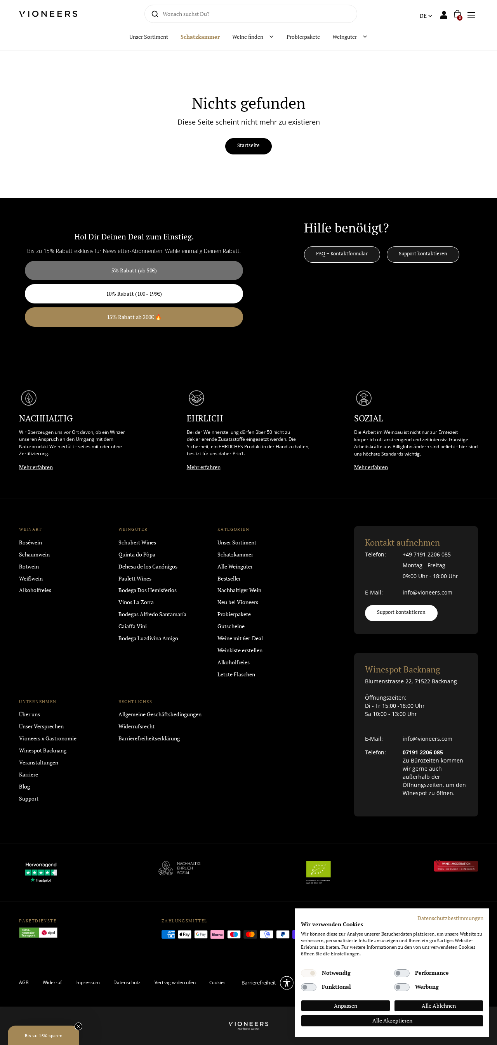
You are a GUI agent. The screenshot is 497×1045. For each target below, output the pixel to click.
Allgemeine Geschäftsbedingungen (160, 714)
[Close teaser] (78, 1026)
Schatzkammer (235, 554)
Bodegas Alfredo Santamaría (152, 614)
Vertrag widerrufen (175, 982)
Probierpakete (234, 614)
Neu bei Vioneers (237, 602)
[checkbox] (308, 973)
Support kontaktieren (423, 253)
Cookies (217, 982)
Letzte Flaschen (236, 674)
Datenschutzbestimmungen (450, 918)
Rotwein (29, 566)
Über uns (29, 714)
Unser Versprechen (41, 726)
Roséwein (30, 542)
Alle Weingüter (235, 566)
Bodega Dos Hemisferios (147, 590)
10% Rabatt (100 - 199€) (134, 293)
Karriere (28, 774)
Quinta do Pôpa (136, 554)
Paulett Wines (134, 578)
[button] (471, 14)
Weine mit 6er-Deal (240, 638)
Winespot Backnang (42, 750)
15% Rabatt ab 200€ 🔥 (134, 317)
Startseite (248, 145)
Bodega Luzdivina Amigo (148, 638)
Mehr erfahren (36, 467)
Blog (24, 786)
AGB (24, 982)
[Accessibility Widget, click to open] (484, 522)
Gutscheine (231, 626)
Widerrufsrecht (136, 726)
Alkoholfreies (35, 590)
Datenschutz (127, 982)
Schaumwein (34, 554)
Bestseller (229, 578)
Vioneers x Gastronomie (47, 738)
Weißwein (31, 578)
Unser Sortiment (236, 542)
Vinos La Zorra (136, 602)
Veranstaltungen (38, 762)
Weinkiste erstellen (239, 650)
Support (28, 798)
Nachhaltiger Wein (239, 590)
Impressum (87, 982)
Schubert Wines (137, 542)
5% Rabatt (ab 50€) (134, 270)
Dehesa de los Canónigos (147, 566)
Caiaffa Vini (132, 626)
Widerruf (52, 982)
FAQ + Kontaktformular (342, 253)
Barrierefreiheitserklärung (149, 738)
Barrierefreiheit (259, 982)
